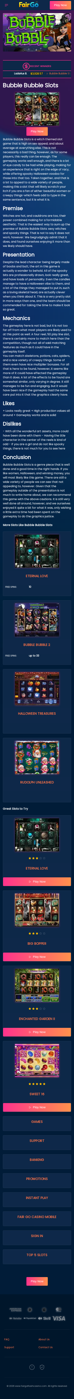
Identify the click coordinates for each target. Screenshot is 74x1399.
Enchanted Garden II (37, 1019)
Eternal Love (37, 576)
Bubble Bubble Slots (52, 73)
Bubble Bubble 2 (37, 644)
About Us (44, 1339)
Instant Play (37, 1198)
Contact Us (45, 1347)
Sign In (37, 1236)
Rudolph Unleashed (37, 782)
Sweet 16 (37, 1094)
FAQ (6, 1339)
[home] (30, 7)
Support (37, 1140)
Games (37, 1121)
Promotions (37, 1179)
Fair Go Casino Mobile (37, 1217)
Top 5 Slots (37, 1255)
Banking (37, 1159)
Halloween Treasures (37, 713)
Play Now (60, 5)
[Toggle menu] (6, 5)
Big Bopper (37, 943)
